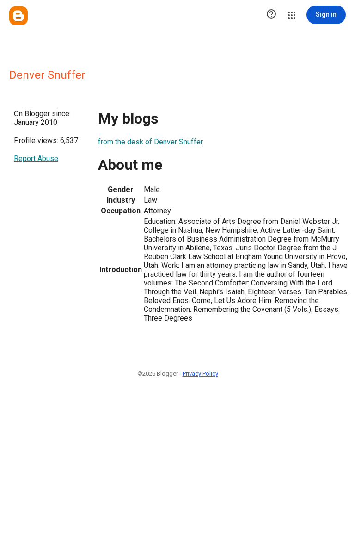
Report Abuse (36, 158)
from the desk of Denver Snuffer (150, 141)
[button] (271, 15)
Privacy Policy (200, 373)
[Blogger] (18, 15)
